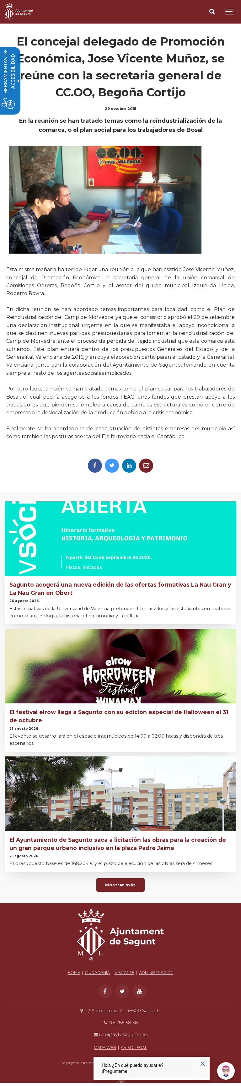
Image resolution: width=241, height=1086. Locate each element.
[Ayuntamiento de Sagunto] (19, 12)
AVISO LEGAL (134, 1047)
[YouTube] (139, 991)
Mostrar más (120, 884)
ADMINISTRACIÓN (156, 972)
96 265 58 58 (123, 1022)
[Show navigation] (230, 12)
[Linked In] (129, 466)
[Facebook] (95, 466)
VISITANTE (124, 972)
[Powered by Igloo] (120, 1080)
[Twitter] (112, 466)
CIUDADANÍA (97, 972)
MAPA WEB (105, 1047)
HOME (74, 972)
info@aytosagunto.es (122, 1034)
